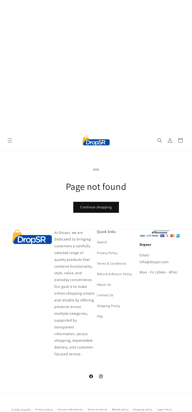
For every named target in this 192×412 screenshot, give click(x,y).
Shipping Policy (108, 306)
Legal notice (164, 409)
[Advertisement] (96, 33)
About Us (104, 284)
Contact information (70, 409)
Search (102, 242)
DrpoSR (25, 409)
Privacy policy (44, 409)
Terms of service (97, 409)
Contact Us (105, 295)
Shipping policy (142, 409)
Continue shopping (96, 207)
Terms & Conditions (111, 263)
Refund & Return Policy (114, 274)
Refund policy (120, 409)
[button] (10, 140)
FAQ (100, 316)
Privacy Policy (107, 253)
